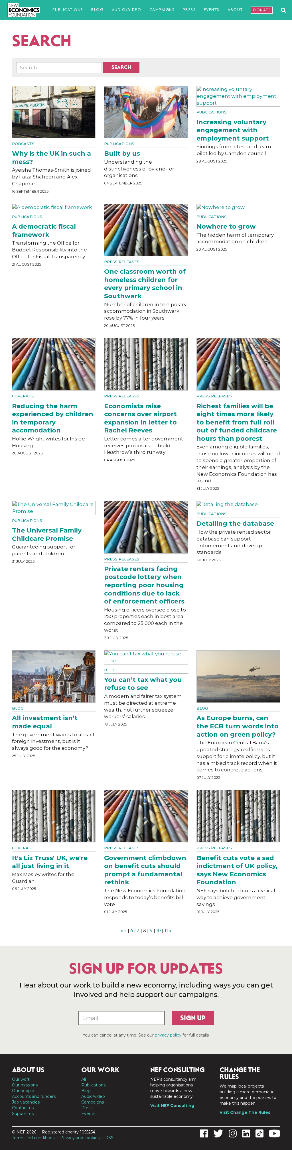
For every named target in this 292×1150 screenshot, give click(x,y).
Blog (97, 10)
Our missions (25, 1085)
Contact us (23, 1107)
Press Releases (121, 261)
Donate (262, 10)
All (83, 1079)
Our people (23, 1090)
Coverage (23, 396)
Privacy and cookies (80, 1137)
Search (121, 67)
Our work (21, 1079)
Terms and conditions (33, 1137)
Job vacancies (26, 1102)
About (235, 10)
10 (158, 930)
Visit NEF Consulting (172, 1105)
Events (212, 10)
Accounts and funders (34, 1096)
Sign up (193, 1018)
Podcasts (23, 143)
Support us (23, 1113)
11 (166, 930)
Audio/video (126, 10)
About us (28, 1070)
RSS (109, 1137)
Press (189, 10)
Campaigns (162, 10)
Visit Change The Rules (245, 1112)
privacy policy (168, 1035)
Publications (67, 10)
